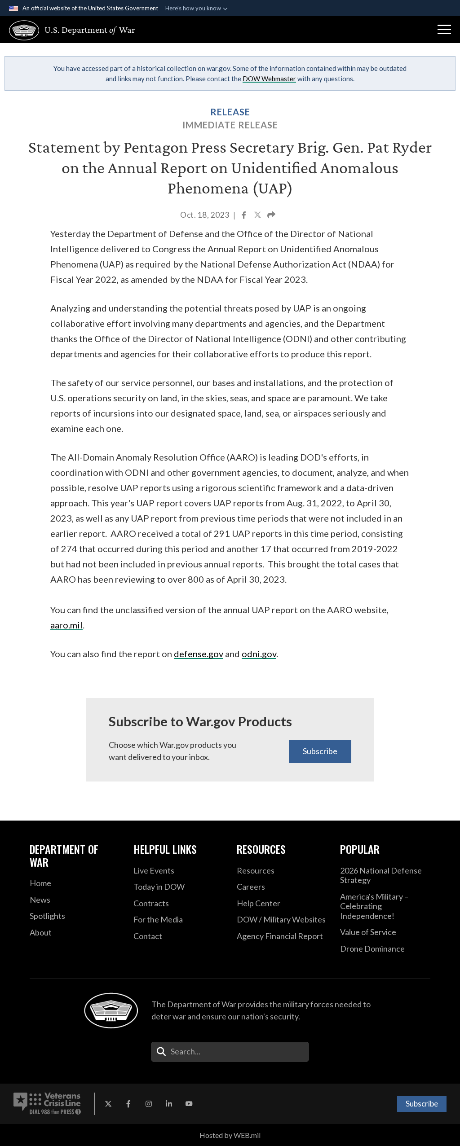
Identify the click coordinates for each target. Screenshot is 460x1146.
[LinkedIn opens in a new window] (169, 1104)
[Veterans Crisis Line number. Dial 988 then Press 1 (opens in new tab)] (47, 1104)
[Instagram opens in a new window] (148, 1104)
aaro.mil (66, 624)
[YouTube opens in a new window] (189, 1104)
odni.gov (259, 653)
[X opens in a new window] (108, 1104)
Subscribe (320, 751)
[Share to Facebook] (245, 216)
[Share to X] (258, 216)
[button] (444, 30)
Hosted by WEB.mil (230, 1135)
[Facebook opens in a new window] (128, 1104)
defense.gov (198, 653)
